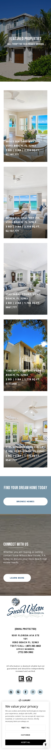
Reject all (25, 727)
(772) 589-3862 (25, 652)
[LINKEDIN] (40, 692)
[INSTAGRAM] (33, 692)
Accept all (25, 742)
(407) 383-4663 (33, 645)
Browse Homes (25, 501)
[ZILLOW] (11, 692)
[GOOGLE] (18, 692)
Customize (25, 735)
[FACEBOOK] (25, 692)
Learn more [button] (17, 578)
